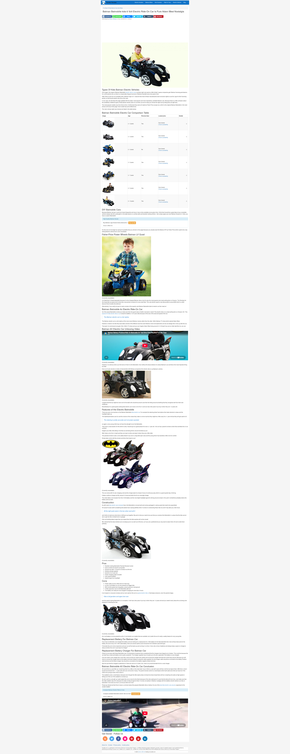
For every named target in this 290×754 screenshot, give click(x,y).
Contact (110, 745)
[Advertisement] (145, 31)
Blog (185, 2)
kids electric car (136, 412)
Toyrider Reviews (111, 2)
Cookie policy (125, 745)
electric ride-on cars (131, 92)
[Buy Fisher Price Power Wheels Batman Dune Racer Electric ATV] (114, 175)
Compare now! (135, 694)
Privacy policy (117, 745)
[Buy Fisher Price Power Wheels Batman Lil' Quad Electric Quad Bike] (114, 150)
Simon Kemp (112, 19)
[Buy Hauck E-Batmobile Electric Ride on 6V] (114, 124)
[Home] (104, 2)
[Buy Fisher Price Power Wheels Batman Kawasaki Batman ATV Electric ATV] (114, 162)
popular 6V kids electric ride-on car (111, 313)
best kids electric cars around (167, 685)
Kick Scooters (158, 2)
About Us (104, 745)
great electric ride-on (143, 593)
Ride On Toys (167, 2)
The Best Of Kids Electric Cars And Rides (113, 8)
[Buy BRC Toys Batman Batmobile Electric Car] (114, 201)
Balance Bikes (149, 2)
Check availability (163, 124)
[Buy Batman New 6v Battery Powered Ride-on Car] (114, 188)
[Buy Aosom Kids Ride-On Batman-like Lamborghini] (114, 137)
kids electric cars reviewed (116, 505)
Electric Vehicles (177, 2)
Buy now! (131, 223)
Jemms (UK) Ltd (141, 751)
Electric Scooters (139, 2)
